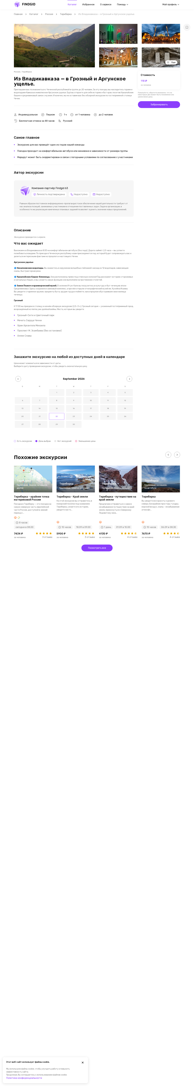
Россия (49, 14)
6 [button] (22, 400)
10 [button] (91, 400)
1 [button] (56, 393)
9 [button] (73, 400)
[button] (18, 379)
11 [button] (108, 400)
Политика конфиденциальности (24, 1078)
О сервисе (105, 4)
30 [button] (74, 424)
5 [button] (125, 393)
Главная (18, 14)
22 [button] (57, 416)
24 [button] (91, 416)
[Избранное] (186, 27)
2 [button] (73, 393)
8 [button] (56, 400)
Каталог (72, 4)
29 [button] (57, 424)
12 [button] (125, 400)
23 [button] (74, 416)
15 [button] (57, 408)
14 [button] (39, 408)
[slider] (43, 533)
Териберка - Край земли (72, 496)
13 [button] (22, 408)
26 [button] (125, 416)
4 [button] (108, 393)
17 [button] (91, 408)
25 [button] (108, 416)
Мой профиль (169, 4)
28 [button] (39, 424)
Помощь (121, 4)
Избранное (88, 4)
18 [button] (108, 408)
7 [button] (39, 400)
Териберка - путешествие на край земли (117, 498)
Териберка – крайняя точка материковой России (31, 498)
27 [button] (22, 424)
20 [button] (22, 416)
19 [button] (125, 408)
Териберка (66, 14)
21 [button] (39, 416)
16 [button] (74, 408)
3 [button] (90, 393)
